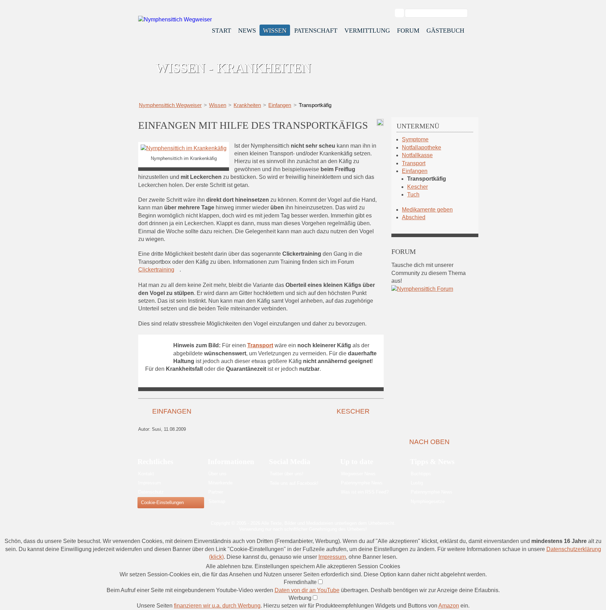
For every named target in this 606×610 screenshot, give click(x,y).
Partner (215, 492)
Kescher (353, 411)
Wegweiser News (358, 473)
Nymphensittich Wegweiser (170, 105)
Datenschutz (151, 492)
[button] (261, 566)
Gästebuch (445, 30)
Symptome (415, 139)
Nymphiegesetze (428, 501)
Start (221, 30)
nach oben (429, 441)
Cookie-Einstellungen (162, 502)
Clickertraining (156, 270)
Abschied (413, 217)
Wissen (275, 30)
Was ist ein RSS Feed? (365, 492)
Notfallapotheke (421, 147)
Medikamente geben (427, 210)
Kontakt (146, 473)
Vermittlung (367, 30)
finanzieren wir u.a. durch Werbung (217, 606)
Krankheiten (247, 105)
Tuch (413, 194)
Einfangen (279, 105)
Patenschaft (315, 30)
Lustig (417, 482)
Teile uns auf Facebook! (294, 483)
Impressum (149, 482)
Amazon (448, 606)
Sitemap (216, 501)
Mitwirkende (220, 482)
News (247, 30)
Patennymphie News (362, 482)
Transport (413, 163)
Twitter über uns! (286, 473)
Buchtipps (421, 473)
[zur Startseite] (175, 19)
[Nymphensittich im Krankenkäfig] (184, 148)
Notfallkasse (417, 155)
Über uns (217, 473)
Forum (408, 30)
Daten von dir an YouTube (307, 590)
